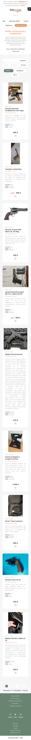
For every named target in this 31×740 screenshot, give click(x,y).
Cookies (15, 728)
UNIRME (22, 5)
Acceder (26, 21)
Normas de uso (15, 698)
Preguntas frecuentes (15, 706)
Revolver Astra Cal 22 (12, 580)
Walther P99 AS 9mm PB (13, 354)
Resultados (20, 70)
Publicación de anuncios (15, 701)
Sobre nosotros (15, 696)
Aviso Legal (15, 726)
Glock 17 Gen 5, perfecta (13, 521)
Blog (4, 21)
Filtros (15, 75)
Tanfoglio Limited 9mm (13, 169)
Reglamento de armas (15, 732)
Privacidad (15, 723)
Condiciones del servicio (15, 730)
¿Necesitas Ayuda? (14, 21)
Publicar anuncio (21, 25)
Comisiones (15, 703)
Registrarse (9, 25)
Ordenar (8, 70)
